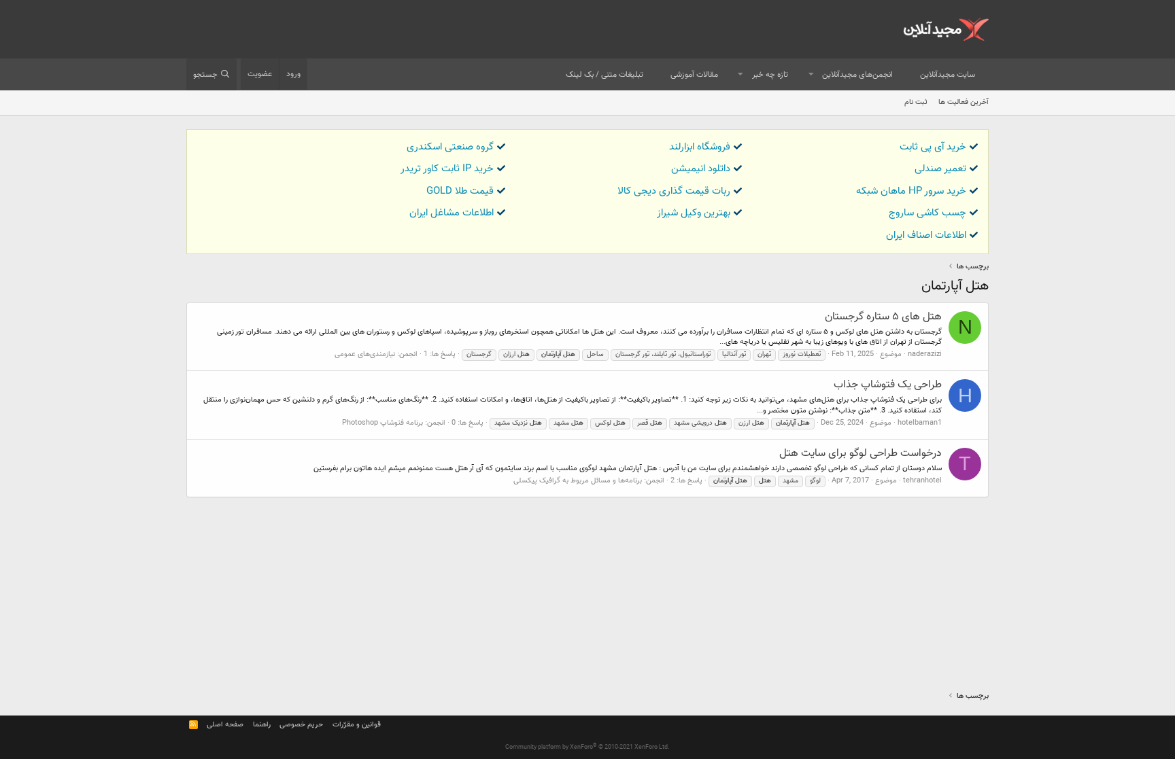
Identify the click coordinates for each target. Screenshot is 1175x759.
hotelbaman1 (920, 423)
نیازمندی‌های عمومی (365, 354)
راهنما (262, 724)
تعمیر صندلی (940, 169)
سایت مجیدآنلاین (947, 75)
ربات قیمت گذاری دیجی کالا (673, 191)
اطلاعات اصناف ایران (926, 235)
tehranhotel (922, 481)
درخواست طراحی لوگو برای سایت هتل (860, 453)
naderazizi (925, 354)
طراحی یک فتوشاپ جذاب (888, 384)
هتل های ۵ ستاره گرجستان (883, 316)
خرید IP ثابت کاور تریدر (447, 169)
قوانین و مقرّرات (357, 724)
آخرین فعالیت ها (963, 102)
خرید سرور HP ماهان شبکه (911, 191)
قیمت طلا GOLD (460, 191)
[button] (811, 75)
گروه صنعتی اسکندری (450, 147)
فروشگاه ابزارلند (699, 147)
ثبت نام (915, 102)
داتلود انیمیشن (700, 169)
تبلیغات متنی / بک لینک (604, 75)
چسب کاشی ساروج (927, 213)
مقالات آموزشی (694, 75)
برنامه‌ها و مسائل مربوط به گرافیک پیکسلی (577, 481)
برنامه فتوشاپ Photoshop (382, 423)
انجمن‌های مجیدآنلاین (857, 75)
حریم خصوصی (301, 724)
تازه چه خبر (770, 75)
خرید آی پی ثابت (933, 147)
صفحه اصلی (225, 724)
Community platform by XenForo (587, 747)
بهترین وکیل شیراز (693, 213)
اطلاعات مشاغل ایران (451, 213)
